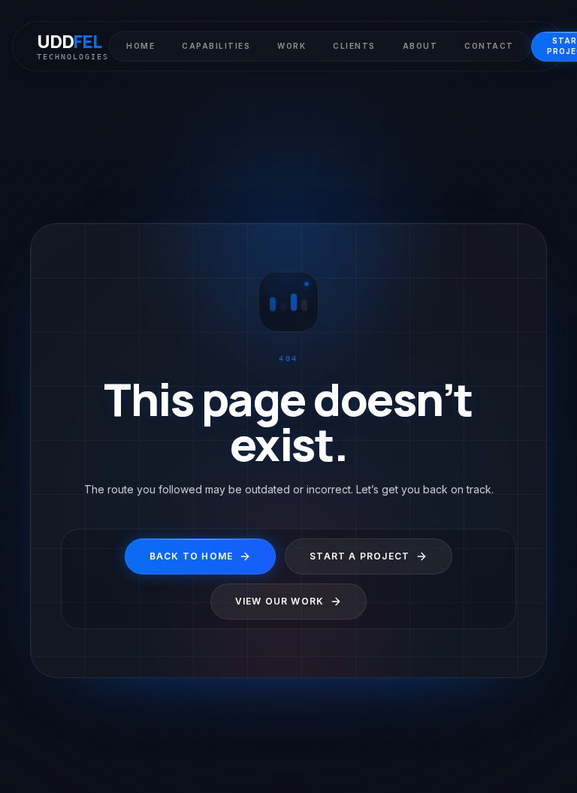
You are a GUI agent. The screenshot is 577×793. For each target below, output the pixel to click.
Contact (489, 45)
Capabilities (216, 45)
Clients (354, 45)
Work (291, 45)
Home (140, 45)
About (420, 45)
